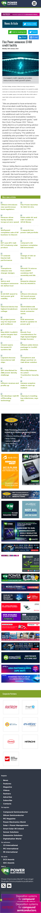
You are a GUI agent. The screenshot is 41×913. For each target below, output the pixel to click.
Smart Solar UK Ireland (13, 829)
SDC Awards (8, 863)
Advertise (7, 797)
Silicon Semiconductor (13, 815)
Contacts (7, 804)
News (5, 780)
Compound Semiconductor (15, 812)
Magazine (7, 787)
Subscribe (7, 800)
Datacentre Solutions (12, 835)
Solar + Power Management (15, 825)
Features (7, 784)
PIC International (10, 849)
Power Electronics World (14, 822)
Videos (6, 790)
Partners (7, 794)
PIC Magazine (9, 819)
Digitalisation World (12, 839)
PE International (10, 852)
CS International (10, 845)
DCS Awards (8, 860)
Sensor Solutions (11, 832)
